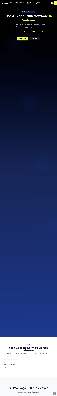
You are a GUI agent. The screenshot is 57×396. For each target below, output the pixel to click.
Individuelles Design (29, 3)
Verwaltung (11, 2)
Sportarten (16, 2)
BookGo (5, 3)
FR (49, 3)
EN (42, 3)
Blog (34, 2)
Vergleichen (22, 2)
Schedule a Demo (22, 38)
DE (51, 3)
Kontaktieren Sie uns (38, 3)
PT (46, 3)
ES (44, 3)
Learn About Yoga (34, 38)
